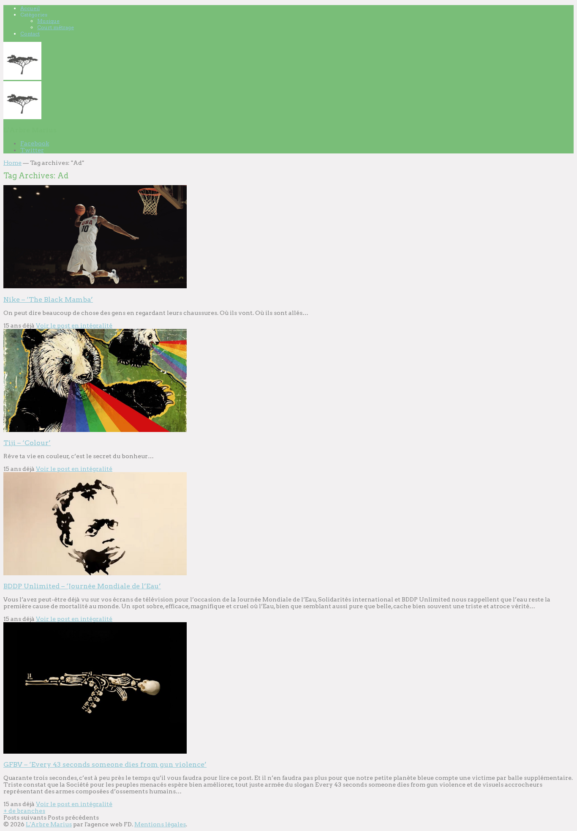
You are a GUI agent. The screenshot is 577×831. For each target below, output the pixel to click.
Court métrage (55, 27)
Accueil (30, 8)
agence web (104, 824)
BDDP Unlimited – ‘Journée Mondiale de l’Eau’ (82, 586)
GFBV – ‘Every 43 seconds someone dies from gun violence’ (105, 764)
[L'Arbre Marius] (22, 77)
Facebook (34, 143)
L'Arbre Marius (49, 824)
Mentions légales (160, 824)
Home (12, 162)
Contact (30, 33)
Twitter (32, 150)
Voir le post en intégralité (74, 325)
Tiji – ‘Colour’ (27, 443)
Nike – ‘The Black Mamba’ (48, 299)
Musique (48, 21)
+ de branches (24, 810)
